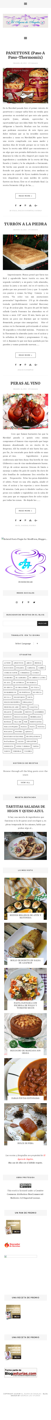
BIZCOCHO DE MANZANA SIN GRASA (25, 1051)
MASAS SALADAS (21, 717)
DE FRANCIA (31, 682)
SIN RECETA (8, 746)
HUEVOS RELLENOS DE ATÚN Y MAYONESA (25, 916)
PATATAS (41, 727)
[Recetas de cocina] (12, 1247)
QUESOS (28, 732)
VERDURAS (17, 751)
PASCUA (24, 727)
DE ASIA (7, 682)
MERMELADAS (35, 717)
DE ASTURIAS (18, 682)
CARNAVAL (31, 668)
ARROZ (29, 663)
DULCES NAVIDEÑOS (25, 211)
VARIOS (7, 751)
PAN (25, 722)
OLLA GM (17, 722)
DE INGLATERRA (22, 687)
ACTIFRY (7, 663)
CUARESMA (8, 678)
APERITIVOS (18, 663)
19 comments (33, 230)
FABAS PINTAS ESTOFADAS (25, 1098)
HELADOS (7, 712)
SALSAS (21, 741)
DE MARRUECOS (10, 692)
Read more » (25, 196)
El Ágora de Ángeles (31, 1394)
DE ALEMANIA (21, 678)
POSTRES (32, 525)
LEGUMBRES (39, 712)
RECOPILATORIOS (33, 736)
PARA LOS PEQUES (11, 727)
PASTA (32, 727)
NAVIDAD (37, 211)
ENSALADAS (27, 702)
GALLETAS (34, 707)
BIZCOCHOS (9, 668)
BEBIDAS (38, 663)
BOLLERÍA (20, 668)
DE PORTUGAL (24, 692)
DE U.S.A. (7, 697)
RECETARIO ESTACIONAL (13, 736)
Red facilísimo (9, 741)
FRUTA (17, 525)
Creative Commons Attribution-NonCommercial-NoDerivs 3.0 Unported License (25, 1194)
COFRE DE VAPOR (10, 673)
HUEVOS (28, 712)
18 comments (33, 63)
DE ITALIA (13, 211)
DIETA (30, 697)
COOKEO (35, 673)
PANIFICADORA (36, 722)
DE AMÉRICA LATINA (37, 678)
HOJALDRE (18, 712)
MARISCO (8, 717)
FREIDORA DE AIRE (11, 707)
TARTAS (36, 746)
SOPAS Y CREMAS (23, 746)
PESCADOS (8, 732)
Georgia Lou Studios (30, 1396)
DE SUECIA (37, 692)
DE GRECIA (8, 687)
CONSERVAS (24, 673)
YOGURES (28, 751)
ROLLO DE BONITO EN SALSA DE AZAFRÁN (25, 961)
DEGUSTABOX (19, 697)
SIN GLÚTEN (31, 741)
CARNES (41, 668)
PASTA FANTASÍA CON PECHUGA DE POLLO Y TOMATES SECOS (25, 1005)
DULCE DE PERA (25, 1143)
